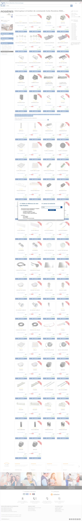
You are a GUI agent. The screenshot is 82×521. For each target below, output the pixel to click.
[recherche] (61, 207)
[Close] (64, 201)
